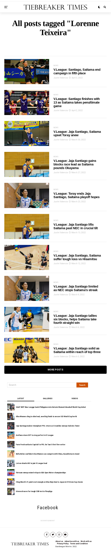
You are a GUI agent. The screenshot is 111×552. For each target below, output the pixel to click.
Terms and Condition (79, 544)
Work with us (86, 541)
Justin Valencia (60, 78)
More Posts (55, 369)
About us (59, 541)
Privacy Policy (63, 544)
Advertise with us (72, 541)
